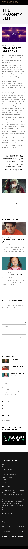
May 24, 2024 (5, 45)
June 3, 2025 (13, 363)
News (3, 466)
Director (12, 204)
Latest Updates (7, 469)
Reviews (4, 408)
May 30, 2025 (14, 375)
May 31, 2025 (13, 370)
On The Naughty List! (12, 275)
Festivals (4, 405)
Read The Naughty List (9, 474)
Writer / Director (7, 477)
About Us (5, 472)
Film (16, 204)
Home (4, 464)
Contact (5, 479)
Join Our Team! (6, 482)
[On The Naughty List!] (14, 263)
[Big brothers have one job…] (14, 228)
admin (13, 45)
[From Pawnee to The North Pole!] (5, 361)
